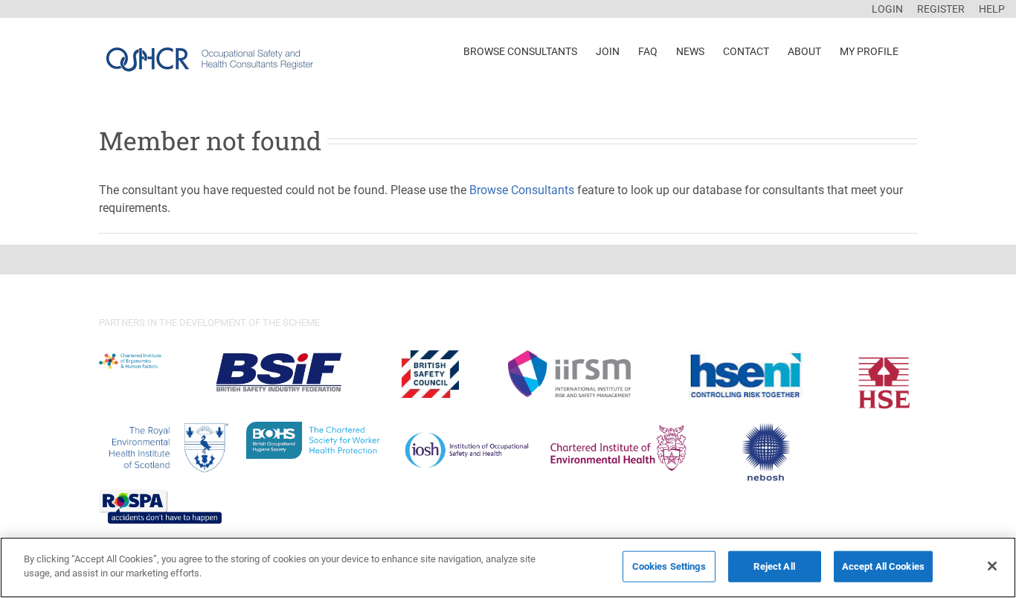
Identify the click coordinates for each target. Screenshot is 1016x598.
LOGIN (887, 9)
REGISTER (941, 9)
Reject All (773, 566)
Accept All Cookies (883, 566)
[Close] (992, 566)
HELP (992, 9)
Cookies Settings (669, 566)
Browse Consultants (521, 190)
